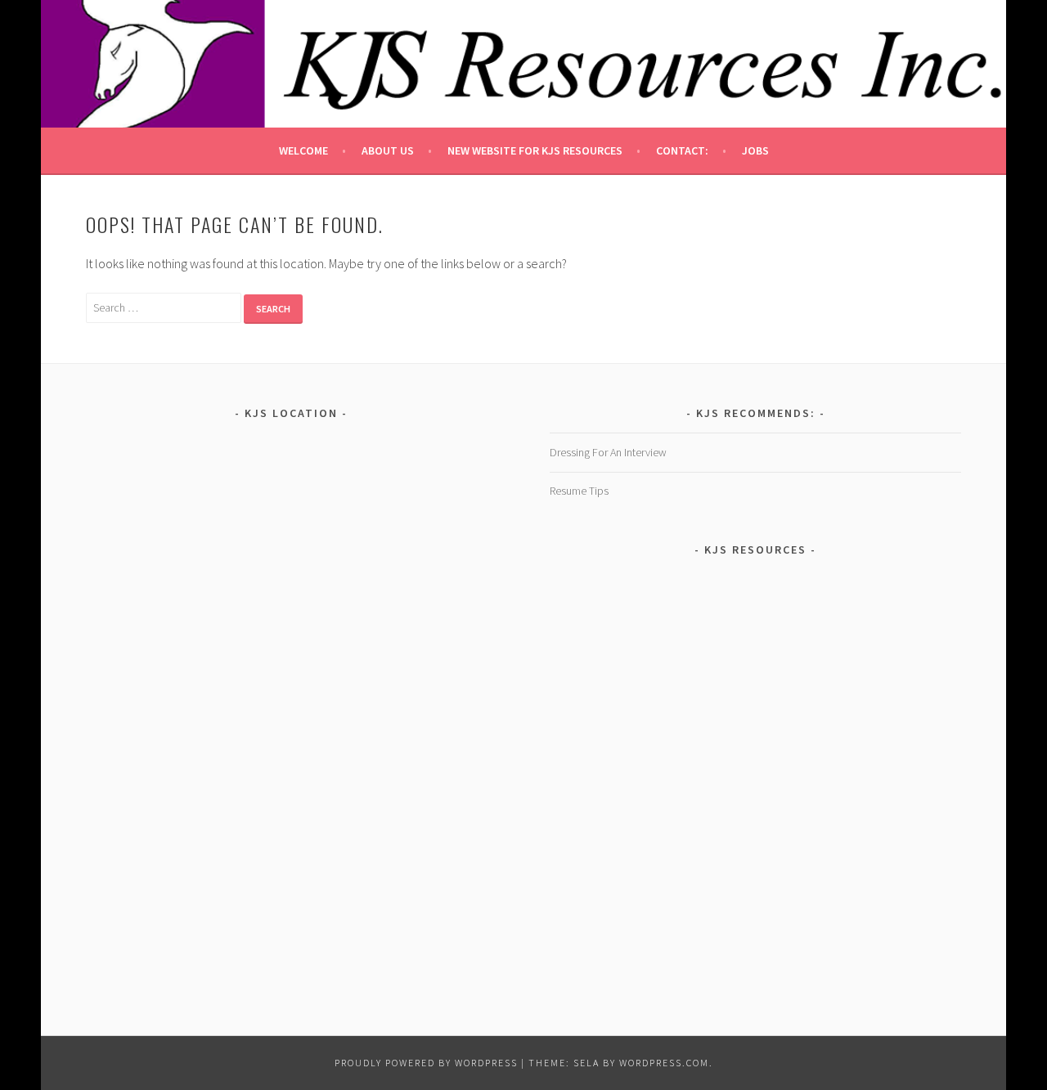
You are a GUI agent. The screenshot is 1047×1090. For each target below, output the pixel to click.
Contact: (682, 150)
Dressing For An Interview (608, 452)
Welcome (303, 150)
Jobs (755, 150)
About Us (388, 150)
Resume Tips (579, 490)
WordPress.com (664, 1062)
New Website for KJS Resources (534, 150)
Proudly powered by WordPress (426, 1062)
